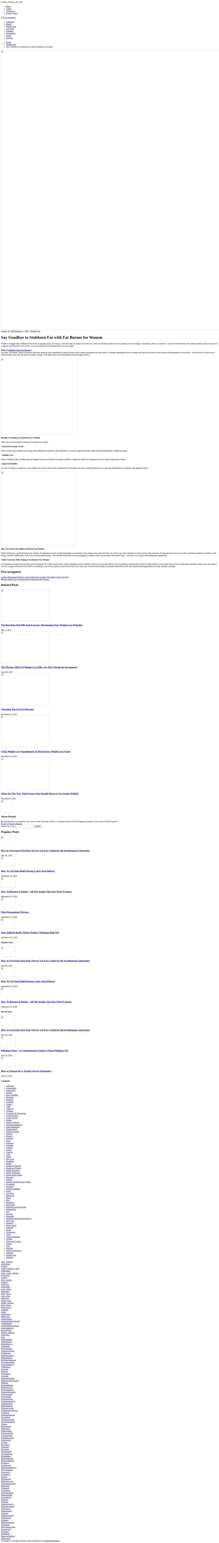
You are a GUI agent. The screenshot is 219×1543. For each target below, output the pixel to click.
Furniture (9, 1145)
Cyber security (12, 1118)
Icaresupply (5, 1472)
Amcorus (4, 1369)
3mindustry (5, 1346)
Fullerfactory (6, 1440)
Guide (8, 1157)
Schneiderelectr (7, 1493)
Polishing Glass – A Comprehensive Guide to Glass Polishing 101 (34, 1050)
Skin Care (10, 1221)
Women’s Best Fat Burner (19, 350)
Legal (8, 1191)
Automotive (11, 1090)
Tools (8, 1234)
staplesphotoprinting (51, 1541)
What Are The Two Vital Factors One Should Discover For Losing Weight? (40, 793)
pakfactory (5, 1298)
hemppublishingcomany (10, 1321)
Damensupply (6, 1511)
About (8, 9)
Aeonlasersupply (7, 1419)
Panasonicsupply (7, 1506)
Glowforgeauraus (8, 1422)
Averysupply (6, 1397)
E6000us (4, 1383)
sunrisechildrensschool (10, 1326)
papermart (5, 1291)
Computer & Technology (16, 1113)
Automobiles (11, 1088)
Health (8, 24)
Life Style (10, 29)
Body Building (12, 1095)
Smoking (9, 1223)
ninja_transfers (7, 1262)
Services (9, 1214)
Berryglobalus (6, 1349)
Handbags (10, 1161)
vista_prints (5, 1296)
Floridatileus (6, 1456)
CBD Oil (9, 1109)
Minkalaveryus (7, 1481)
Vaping (9, 1244)
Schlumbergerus (7, 1438)
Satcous (4, 1477)
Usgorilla (4, 1376)
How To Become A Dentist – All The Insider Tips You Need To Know (36, 891)
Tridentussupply (7, 1516)
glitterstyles (5, 1317)
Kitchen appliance (13, 1189)
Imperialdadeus (7, 1385)
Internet (9, 1180)
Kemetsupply (6, 1452)
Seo (7, 1212)
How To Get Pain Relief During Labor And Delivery (28, 871)
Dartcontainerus (7, 1390)
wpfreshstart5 (6, 1323)
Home (8, 6)
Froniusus (5, 1532)
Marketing (10, 1196)
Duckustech (6, 1374)
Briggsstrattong (7, 1458)
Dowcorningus (7, 1470)
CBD (8, 1106)
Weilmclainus (6, 1431)
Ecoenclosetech (7, 1365)
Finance (9, 1136)
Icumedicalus (6, 1497)
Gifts (8, 1154)
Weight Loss (11, 26)
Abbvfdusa (5, 1429)
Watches (9, 1248)
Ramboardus (6, 1426)
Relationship (11, 1209)
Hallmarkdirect (7, 1406)
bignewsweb (6, 1307)
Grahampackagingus (9, 1410)
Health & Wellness (13, 1166)
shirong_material (7, 1333)
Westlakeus (5, 1534)
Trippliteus (5, 1525)
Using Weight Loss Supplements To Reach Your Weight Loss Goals (35, 751)
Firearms (9, 1138)
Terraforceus (6, 1479)
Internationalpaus (8, 1378)
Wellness (9, 1257)
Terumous (5, 1447)
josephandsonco (7, 1328)
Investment (10, 1184)
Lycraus (4, 1442)
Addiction (10, 22)
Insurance (10, 1177)
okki (3, 1337)
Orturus (4, 1424)
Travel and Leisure (13, 1241)
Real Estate (10, 1205)
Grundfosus (5, 1490)
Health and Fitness (13, 1168)
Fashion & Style (12, 1132)
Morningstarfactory (8, 1468)
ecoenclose (5, 1275)
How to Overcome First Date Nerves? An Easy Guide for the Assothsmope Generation (45, 850)
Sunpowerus (6, 1529)
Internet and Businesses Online (18, 1182)
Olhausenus (5, 1538)
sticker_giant (6, 1301)
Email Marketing (13, 1127)
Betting (9, 1093)
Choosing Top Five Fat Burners (17, 709)
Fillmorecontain (7, 1408)
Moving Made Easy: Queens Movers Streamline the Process (25, 579)
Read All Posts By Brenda (11, 824)
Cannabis (10, 1102)
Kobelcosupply (7, 1433)
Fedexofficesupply (8, 1392)
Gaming (9, 1152)
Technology (11, 33)
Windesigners (6, 1342)
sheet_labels (6, 1305)
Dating (9, 1120)
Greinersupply (6, 1394)
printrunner (5, 1287)
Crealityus (5, 1413)
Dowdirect (5, 1445)
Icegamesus (5, 1474)
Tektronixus (6, 1509)
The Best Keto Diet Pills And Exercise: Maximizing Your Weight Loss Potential (41, 625)
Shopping (10, 1216)
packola (4, 1278)
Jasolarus (4, 1513)
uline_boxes (6, 1294)
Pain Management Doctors (15, 912)
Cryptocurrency (12, 1116)
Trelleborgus (6, 1518)
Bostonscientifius (8, 1536)
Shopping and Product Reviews (18, 1218)
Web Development (13, 1250)
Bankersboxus (6, 1387)
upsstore (4, 1282)
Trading (9, 1239)
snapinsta (4, 1310)
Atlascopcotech (7, 1504)
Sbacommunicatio (8, 1527)
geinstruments (6, 1319)
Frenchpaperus (7, 1399)
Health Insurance (13, 1170)
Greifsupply (6, 1367)
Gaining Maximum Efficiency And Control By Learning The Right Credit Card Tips (35, 577)
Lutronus (4, 1502)
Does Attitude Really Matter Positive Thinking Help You (30, 932)
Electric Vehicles (12, 1122)
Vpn (8, 1246)
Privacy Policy (12, 13)
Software (9, 1228)
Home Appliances (13, 1173)
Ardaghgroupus (7, 1355)
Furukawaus (6, 1465)
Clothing (9, 1111)
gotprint (4, 1266)
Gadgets (9, 1148)
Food (8, 1141)
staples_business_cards (10, 1269)
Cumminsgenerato (8, 1484)
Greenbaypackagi (8, 1401)
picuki (3, 1312)
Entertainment (11, 1129)
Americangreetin (7, 1351)
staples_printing (7, 1303)
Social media (11, 1225)
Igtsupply (4, 1500)
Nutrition (9, 31)
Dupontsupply (6, 1495)
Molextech (5, 1486)
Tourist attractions (13, 1237)
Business (9, 1100)
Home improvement (14, 1175)
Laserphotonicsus (8, 1415)
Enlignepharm (6, 1339)
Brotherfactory (7, 1344)
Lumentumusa (6, 1435)
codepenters (6, 1314)
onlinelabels (6, 1271)
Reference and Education (16, 1207)
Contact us (10, 11)
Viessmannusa (6, 1454)
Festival (9, 1134)
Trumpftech (5, 1417)
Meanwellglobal (7, 1461)
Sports (8, 36)
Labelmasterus (7, 1403)
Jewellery (10, 1186)
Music (8, 1198)
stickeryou (5, 1285)
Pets (7, 1200)
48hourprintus (6, 1358)
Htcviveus (5, 1449)
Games (9, 1150)
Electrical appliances (14, 1125)
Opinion (9, 38)
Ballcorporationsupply (10, 1381)
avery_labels (6, 1289)
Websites (9, 1253)
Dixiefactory (6, 1353)
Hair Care (10, 1159)
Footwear (10, 1143)
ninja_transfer (6, 1280)
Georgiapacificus (8, 1362)
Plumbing (10, 1202)
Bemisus (4, 1371)
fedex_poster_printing (10, 1273)
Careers (9, 1104)
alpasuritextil (6, 1330)
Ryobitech (5, 1463)
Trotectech (5, 1488)
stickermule (5, 1264)
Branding (10, 1097)
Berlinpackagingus (8, 1360)
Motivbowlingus (7, 1522)
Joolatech (4, 1520)
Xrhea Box (5, 1335)
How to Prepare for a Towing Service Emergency (26, 1071)
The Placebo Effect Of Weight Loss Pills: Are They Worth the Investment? (39, 667)
